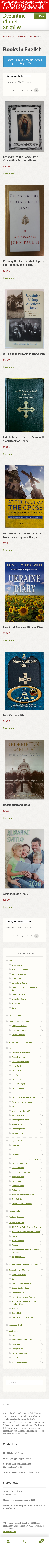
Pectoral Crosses (16, 1217)
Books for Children (20, 969)
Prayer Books (18, 1003)
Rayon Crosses (18, 1034)
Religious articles (16, 1222)
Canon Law (16, 978)
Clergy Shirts (17, 1349)
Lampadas (16, 1181)
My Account (8, 1541)
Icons (11, 1048)
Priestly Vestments (20, 1362)
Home (8, 36)
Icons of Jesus (18, 1088)
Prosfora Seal (18, 1186)
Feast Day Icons (19, 1057)
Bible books (17, 965)
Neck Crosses (18, 1240)
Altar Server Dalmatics (22, 1340)
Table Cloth (17, 1313)
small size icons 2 (19, 1115)
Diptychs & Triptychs (21, 1052)
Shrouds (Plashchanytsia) (23, 1194)
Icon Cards (16, 1070)
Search (24, 1541)
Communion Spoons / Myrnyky (25, 1159)
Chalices (15, 1154)
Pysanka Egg (17, 1308)
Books (16, 36)
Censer (15, 1150)
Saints (14, 1106)
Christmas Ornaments (21, 1283)
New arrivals (14, 1211)
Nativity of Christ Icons (22, 1102)
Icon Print (16, 1075)
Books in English (28, 36)
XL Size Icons (17, 1133)
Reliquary (16, 1190)
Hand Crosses (18, 1167)
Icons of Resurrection (21, 1093)
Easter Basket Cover (21, 1288)
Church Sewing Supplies (19, 1021)
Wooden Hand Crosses (22, 1203)
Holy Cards (17, 1066)
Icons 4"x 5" (17, 1079)
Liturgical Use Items (17, 1141)
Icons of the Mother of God (24, 1097)
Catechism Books (19, 983)
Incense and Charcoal (21, 1172)
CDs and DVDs (15, 1015)
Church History (18, 994)
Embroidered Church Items (20, 1042)
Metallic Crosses (19, 1030)
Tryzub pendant (18, 1257)
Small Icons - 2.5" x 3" (21, 1111)
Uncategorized (15, 1325)
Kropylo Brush (18, 1176)
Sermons (15, 1008)
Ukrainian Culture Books (22, 1317)
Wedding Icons (18, 1129)
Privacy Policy (9, 1532)
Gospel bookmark (19, 1163)
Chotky (15, 1236)
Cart (38, 1539)
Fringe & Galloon (19, 1025)
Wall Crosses (17, 1124)
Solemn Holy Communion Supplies (23, 1264)
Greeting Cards (18, 1292)
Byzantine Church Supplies (14, 21)
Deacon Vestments (20, 1353)
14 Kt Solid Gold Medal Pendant (26, 1231)
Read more (8, 173)
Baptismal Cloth (19, 1274)
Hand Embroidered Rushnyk (24, 1297)
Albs (14, 1335)
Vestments (13, 1331)
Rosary (15, 1245)
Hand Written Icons (20, 1061)
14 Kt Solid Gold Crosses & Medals (27, 1227)
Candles (15, 1145)
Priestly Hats (17, 1358)
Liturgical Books (19, 999)
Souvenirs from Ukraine (19, 1270)
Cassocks (16, 1344)
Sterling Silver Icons (20, 1120)
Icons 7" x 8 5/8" (18, 1084)
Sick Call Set (17, 1199)
